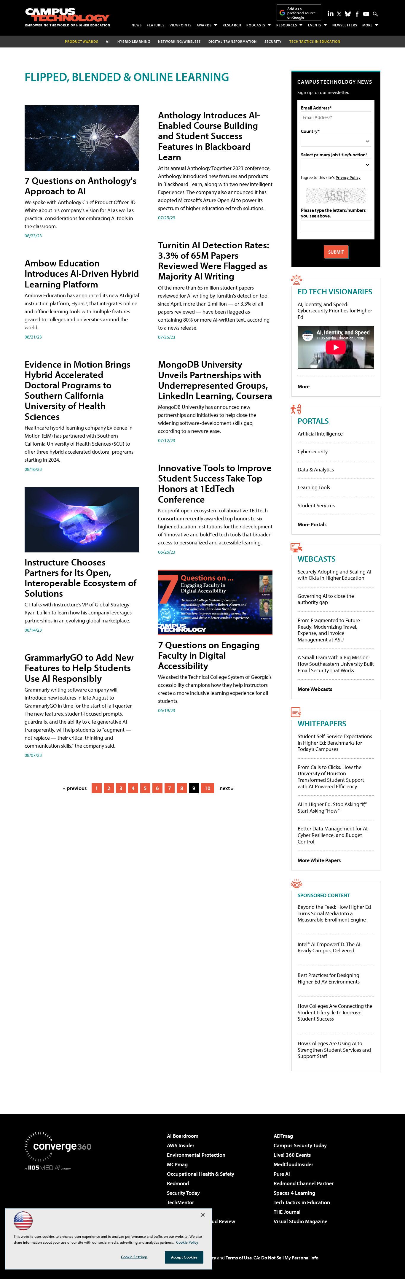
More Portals (312, 524)
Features (156, 25)
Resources (286, 25)
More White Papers (319, 860)
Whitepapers (322, 723)
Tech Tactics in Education (302, 1202)
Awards (204, 25)
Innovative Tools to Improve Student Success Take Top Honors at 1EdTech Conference (215, 483)
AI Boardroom (182, 1135)
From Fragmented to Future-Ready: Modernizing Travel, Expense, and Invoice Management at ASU (330, 630)
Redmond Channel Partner (304, 1183)
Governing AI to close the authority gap (326, 599)
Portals (313, 420)
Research (232, 25)
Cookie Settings (134, 1256)
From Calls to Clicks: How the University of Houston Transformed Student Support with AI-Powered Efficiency (331, 777)
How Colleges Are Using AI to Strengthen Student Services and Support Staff (334, 1049)
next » (226, 788)
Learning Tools (314, 487)
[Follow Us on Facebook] (357, 14)
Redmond (178, 1183)
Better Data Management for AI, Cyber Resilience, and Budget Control (333, 835)
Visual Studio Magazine (300, 1221)
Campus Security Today (300, 1145)
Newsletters (344, 25)
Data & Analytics (316, 469)
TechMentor (180, 1202)
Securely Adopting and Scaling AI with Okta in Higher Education (334, 574)
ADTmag (283, 1135)
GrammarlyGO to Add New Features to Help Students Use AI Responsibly (79, 667)
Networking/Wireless (179, 41)
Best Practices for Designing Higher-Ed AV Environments (329, 978)
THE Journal (287, 1211)
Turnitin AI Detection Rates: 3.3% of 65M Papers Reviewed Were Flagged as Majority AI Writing (213, 260)
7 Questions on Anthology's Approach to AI (80, 185)
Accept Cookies (184, 1257)
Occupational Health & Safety (200, 1173)
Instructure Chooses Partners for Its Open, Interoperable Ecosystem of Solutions (80, 577)
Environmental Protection (196, 1154)
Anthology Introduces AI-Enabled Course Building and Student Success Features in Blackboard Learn (209, 136)
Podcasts (255, 25)
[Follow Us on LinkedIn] (331, 13)
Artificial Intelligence (320, 433)
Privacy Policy (348, 177)
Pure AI (282, 1173)
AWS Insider (180, 1145)
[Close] (202, 1214)
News (137, 25)
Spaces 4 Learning (294, 1192)
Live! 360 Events (292, 1154)
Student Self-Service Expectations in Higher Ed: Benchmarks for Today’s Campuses (335, 742)
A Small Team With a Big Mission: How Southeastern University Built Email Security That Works (336, 663)
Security (273, 41)
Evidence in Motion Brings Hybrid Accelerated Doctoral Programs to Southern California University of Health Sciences (77, 390)
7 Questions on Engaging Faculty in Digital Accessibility (209, 655)
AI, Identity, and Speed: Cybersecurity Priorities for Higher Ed (335, 310)
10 (208, 788)
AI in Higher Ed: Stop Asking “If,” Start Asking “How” (332, 807)
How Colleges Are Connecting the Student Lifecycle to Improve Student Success (335, 1012)
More (367, 25)
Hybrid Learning (133, 41)
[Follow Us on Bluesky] (348, 14)
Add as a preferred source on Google (301, 13)
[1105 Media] (60, 1200)
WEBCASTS (317, 558)
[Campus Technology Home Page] (68, 17)
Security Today (183, 1192)
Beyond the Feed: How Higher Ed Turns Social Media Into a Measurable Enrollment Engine (334, 913)
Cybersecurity (313, 451)
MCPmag (177, 1164)
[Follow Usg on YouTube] (366, 14)
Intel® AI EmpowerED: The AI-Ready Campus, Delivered (330, 947)
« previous (75, 788)
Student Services (316, 505)
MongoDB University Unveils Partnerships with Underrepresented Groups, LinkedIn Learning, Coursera (215, 379)
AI (108, 41)
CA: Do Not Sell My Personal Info (285, 1258)
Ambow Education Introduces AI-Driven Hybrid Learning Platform (82, 273)
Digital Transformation (232, 41)
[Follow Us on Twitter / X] (339, 14)
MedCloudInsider (293, 1164)
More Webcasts (315, 689)
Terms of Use (239, 1258)
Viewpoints (181, 25)
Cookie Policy (187, 1242)
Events (314, 25)
